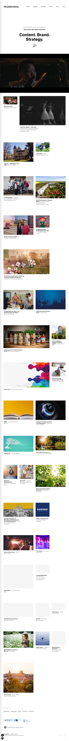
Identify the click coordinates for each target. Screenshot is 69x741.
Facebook (6, 711)
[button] (2, 738)
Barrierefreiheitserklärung (19, 735)
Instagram (14, 711)
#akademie (42, 29)
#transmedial (27, 29)
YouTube (31, 711)
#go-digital (35, 29)
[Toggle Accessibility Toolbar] (2, 735)
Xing (19, 711)
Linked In (24, 711)
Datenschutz (5, 735)
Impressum (11, 735)
